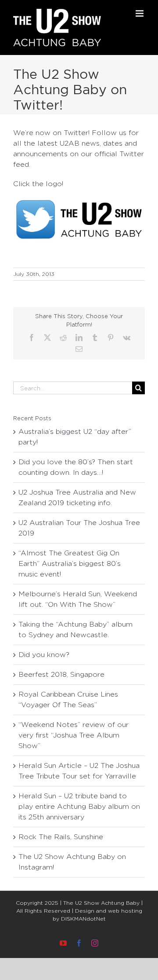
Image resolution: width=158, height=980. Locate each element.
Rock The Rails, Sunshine (60, 837)
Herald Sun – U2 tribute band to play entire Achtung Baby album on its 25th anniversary (79, 806)
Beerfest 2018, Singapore (61, 674)
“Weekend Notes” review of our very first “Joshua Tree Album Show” (73, 735)
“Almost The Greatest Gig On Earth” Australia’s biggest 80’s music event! (69, 563)
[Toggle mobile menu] (140, 13)
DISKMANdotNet (83, 918)
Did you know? (43, 654)
